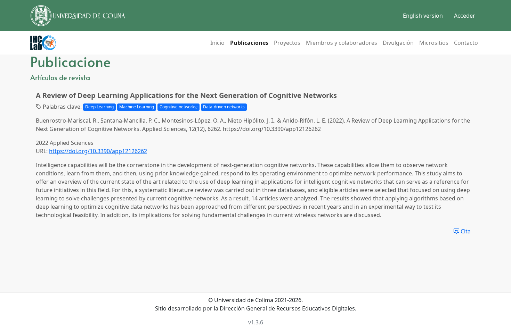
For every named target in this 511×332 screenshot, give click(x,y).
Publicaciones (249, 43)
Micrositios (433, 43)
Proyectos (287, 43)
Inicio (217, 43)
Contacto (466, 43)
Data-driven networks (224, 107)
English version (423, 15)
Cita (465, 231)
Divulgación (398, 43)
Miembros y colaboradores (341, 43)
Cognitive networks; (178, 107)
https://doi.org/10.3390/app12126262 (98, 151)
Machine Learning (136, 107)
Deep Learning (99, 107)
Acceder (464, 15)
